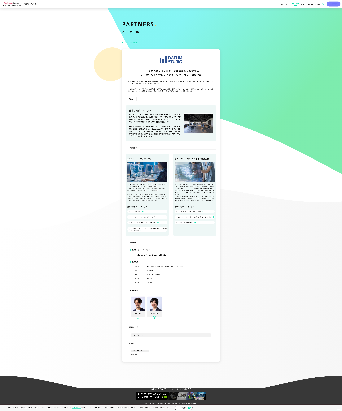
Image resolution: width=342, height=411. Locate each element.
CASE (302, 4)
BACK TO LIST (131, 43)
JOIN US (317, 4)
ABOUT (288, 4)
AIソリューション (136, 211)
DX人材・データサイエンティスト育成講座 (144, 223)
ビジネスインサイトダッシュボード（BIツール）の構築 (195, 217)
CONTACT (334, 4)
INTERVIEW (309, 4)
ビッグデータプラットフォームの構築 (189, 211)
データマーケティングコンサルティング (143, 217)
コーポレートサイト (140, 335)
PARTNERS (295, 3)
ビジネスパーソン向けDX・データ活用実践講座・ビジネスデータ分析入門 (149, 229)
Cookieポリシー (76, 408)
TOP (282, 4)
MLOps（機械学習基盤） (185, 223)
